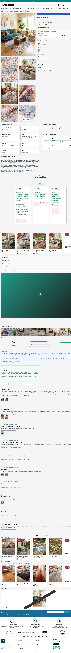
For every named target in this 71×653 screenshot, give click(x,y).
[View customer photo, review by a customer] (4, 332)
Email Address (40, 33)
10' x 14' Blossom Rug (53, 250)
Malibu (20, 11)
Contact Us (37, 639)
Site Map (19, 644)
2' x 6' (39, 59)
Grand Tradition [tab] (27, 563)
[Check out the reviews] (57, 647)
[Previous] (2, 243)
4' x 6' (39, 70)
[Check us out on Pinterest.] (59, 641)
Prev (34, 535)
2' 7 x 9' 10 (44, 59)
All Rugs (2, 8)
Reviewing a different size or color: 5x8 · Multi (8, 414)
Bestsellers (20, 647)
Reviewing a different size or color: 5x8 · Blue (8, 499)
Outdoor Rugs (29, 8)
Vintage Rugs (15, 11)
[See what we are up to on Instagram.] (55, 641)
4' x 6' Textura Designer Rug (6, 583)
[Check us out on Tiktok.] (57, 641)
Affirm (19, 645)
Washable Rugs (16, 8)
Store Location (20, 643)
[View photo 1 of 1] (2, 433)
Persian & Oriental (8, 8)
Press (36, 648)
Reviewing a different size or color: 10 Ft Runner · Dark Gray (12, 377)
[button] (33, 15)
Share (47, 40)
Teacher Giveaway (21, 651)
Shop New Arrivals (35, 1)
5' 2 (42, 64)
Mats (44, 8)
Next (47, 535)
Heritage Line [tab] (14, 563)
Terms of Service (50, 616)
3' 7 (38, 64)
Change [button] (44, 44)
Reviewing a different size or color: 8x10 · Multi (8, 430)
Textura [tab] (3, 563)
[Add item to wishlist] (14, 234)
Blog (19, 641)
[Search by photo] (16, 4)
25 (44, 535)
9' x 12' (50, 70)
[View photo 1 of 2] (2, 399)
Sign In (60, 4)
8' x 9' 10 (44, 70)
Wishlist (66, 4)
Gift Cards (20, 640)
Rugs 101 (37, 644)
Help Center (38, 643)
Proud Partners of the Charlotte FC (24, 639)
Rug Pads (40, 8)
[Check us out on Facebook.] (53, 641)
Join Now (67, 611)
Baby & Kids (35, 8)
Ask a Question (40, 40)
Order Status (67, 1)
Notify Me (63, 35)
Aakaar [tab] (20, 563)
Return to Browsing (4, 11)
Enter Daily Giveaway (21, 649)
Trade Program (20, 648)
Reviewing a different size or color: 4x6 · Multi (8, 515)
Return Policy (38, 645)
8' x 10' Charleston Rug (5, 250)
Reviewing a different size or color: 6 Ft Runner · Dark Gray (10, 487)
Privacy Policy (66, 615)
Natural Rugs (22, 8)
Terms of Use (3, 644)
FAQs (36, 641)
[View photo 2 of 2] (6, 399)
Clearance (68, 8)
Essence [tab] (8, 563)
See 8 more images (27, 119)
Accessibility (37, 647)
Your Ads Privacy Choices (6, 647)
